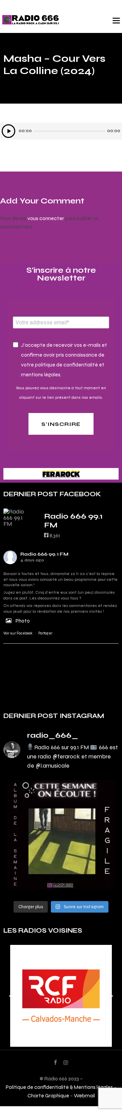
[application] (61, 131)
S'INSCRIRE (61, 424)
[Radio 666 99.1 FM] (16, 517)
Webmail (84, 1095)
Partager (45, 633)
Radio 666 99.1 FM (44, 554)
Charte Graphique (48, 1095)
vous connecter (45, 218)
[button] (11, 995)
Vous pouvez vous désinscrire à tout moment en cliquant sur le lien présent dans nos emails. (61, 392)
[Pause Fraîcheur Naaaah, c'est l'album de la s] (61, 834)
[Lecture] (8, 131)
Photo (23, 620)
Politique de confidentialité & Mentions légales (59, 1087)
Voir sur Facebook (18, 633)
